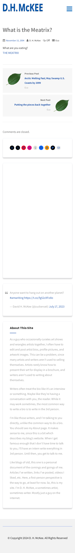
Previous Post (45, 78)
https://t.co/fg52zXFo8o (38, 298)
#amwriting (16, 298)
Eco (57, 40)
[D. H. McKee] (23, 8)
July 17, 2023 (56, 306)
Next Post (32, 102)
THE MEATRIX (11, 53)
